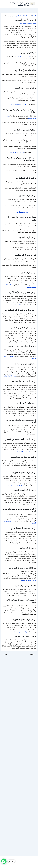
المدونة (34, 15)
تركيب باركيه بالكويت (24, 56)
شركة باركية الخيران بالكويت (23, 15)
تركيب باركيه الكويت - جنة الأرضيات (20, 3)
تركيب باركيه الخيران (10, 376)
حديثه (7, 32)
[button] (4, 861)
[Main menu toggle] (3, 4)
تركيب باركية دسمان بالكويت (18, 104)
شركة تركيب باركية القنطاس (15, 304)
